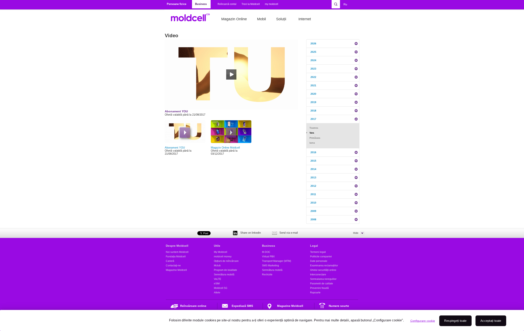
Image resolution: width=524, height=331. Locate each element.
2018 (313, 110)
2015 (313, 160)
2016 (313, 152)
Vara (311, 133)
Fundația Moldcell (176, 256)
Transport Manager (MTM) (276, 261)
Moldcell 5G (220, 288)
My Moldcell (220, 252)
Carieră (170, 261)
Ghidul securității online (323, 270)
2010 (313, 202)
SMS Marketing (270, 265)
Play (185, 132)
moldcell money (223, 256)
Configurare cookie (422, 320)
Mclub (217, 265)
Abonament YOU (175, 147)
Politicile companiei (321, 256)
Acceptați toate (490, 320)
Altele (217, 292)
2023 (313, 68)
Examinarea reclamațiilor (324, 265)
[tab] (332, 43)
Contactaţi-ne (173, 265)
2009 (313, 211)
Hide (355, 233)
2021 (313, 85)
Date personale (318, 261)
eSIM (217, 283)
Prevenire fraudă (319, 288)
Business (268, 245)
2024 (313, 60)
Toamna (313, 128)
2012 (313, 186)
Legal (314, 245)
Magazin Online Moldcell (225, 147)
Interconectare (318, 274)
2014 (313, 169)
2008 (313, 219)
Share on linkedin (250, 232)
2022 (313, 77)
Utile (217, 245)
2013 (313, 177)
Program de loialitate (225, 270)
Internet (304, 19)
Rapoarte (315, 292)
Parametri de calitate (321, 283)
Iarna (312, 143)
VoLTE (217, 279)
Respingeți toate (455, 320)
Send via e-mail (288, 232)
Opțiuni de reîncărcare (226, 261)
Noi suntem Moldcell (177, 252)
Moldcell (192, 19)
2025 (313, 52)
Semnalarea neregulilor (323, 279)
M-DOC (266, 252)
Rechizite (267, 274)
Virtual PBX (268, 256)
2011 (313, 194)
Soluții (281, 19)
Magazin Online (234, 19)
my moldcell (271, 4)
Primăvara (314, 138)
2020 (313, 93)
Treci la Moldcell (251, 4)
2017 (313, 119)
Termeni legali (318, 252)
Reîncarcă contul (227, 4)
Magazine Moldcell (176, 270)
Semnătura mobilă (224, 274)
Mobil (261, 19)
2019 (313, 102)
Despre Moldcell (177, 245)
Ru (345, 4)
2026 (313, 43)
